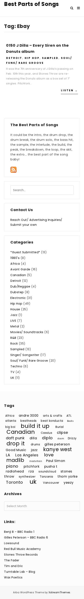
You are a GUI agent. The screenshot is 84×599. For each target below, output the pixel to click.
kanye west (57, 449)
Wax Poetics (13, 577)
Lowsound (11, 543)
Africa (15, 264)
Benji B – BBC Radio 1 (19, 532)
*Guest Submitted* (25, 252)
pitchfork (32, 466)
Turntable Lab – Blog (19, 572)
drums (35, 444)
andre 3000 (29, 415)
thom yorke (67, 476)
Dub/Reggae (20, 286)
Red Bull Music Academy (22, 549)
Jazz (13, 315)
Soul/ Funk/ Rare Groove (29, 361)
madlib (15, 460)
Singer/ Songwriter (24, 355)
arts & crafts (52, 416)
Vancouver (51, 483)
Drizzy (72, 438)
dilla (33, 438)
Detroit (14, 58)
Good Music (16, 450)
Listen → (69, 90)
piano (12, 466)
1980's (15, 258)
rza (31, 471)
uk (33, 481)
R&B (13, 338)
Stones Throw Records (21, 555)
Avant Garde (20, 269)
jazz (34, 450)
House (15, 309)
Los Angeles (27, 455)
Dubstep (17, 292)
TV (12, 372)
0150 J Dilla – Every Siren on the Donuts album (37, 48)
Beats (70, 421)
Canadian (18, 275)
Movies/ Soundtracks (26, 332)
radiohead (15, 471)
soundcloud (47, 471)
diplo (47, 438)
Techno (16, 366)
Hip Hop (32, 58)
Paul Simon (55, 460)
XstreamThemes (59, 592)
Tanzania (46, 477)
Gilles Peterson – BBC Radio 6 (26, 537)
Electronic (18, 298)
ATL (69, 416)
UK (12, 378)
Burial (59, 427)
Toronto (14, 482)
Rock (14, 343)
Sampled (50, 58)
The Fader (11, 560)
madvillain (35, 461)
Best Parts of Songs (31, 4)
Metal (14, 326)
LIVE (13, 321)
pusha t (50, 466)
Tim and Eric (13, 566)
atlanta (10, 421)
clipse (62, 432)
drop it (16, 443)
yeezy (69, 482)
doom (60, 438)
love (49, 455)
